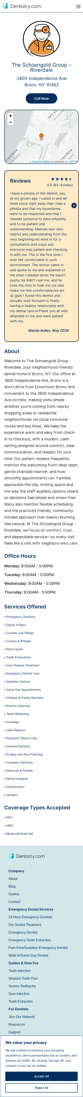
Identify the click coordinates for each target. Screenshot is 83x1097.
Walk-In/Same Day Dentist (28, 955)
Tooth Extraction (21, 1001)
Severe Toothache (22, 986)
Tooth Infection (19, 971)
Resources (17, 1024)
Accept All (41, 1076)
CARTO (72, 161)
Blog (12, 886)
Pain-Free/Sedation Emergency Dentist (38, 948)
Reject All (41, 1088)
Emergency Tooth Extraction (30, 940)
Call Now (41, 98)
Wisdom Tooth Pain (23, 978)
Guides (14, 894)
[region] (41, 1066)
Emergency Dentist (23, 932)
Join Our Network (22, 1017)
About (13, 879)
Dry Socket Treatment (25, 925)
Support (14, 1032)
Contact (14, 902)
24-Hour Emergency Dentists (30, 917)
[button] (62, 6)
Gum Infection (19, 994)
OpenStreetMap (41, 161)
